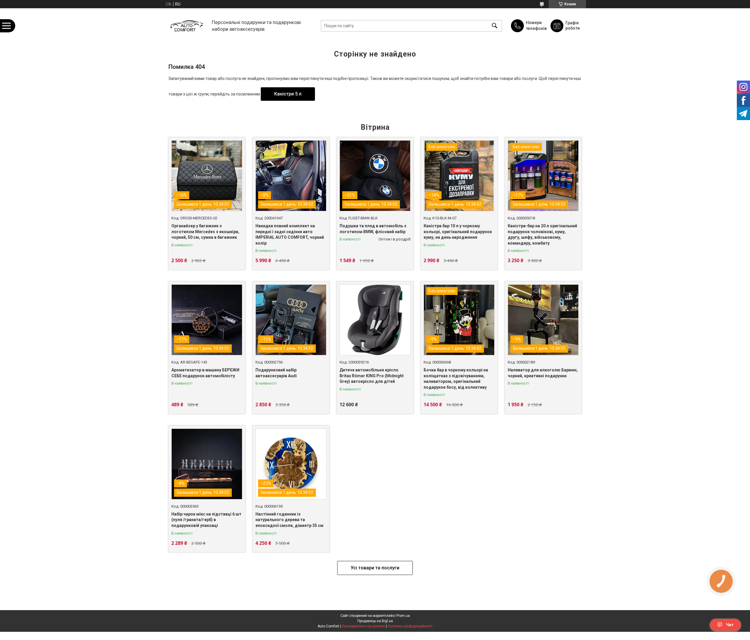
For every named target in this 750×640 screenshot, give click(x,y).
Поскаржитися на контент (363, 626)
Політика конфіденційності (410, 626)
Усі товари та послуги (375, 568)
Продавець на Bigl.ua (375, 621)
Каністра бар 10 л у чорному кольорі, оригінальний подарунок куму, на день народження (458, 231)
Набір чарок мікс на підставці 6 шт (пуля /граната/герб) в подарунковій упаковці (206, 520)
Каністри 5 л (287, 94)
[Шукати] (495, 25)
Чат (730, 624)
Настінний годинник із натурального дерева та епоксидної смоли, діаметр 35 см (289, 520)
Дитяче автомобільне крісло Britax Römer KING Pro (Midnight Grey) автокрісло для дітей (372, 376)
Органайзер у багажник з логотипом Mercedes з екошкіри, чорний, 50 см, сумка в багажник (205, 231)
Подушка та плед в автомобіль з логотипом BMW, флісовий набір (373, 228)
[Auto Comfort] (186, 25)
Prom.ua (403, 616)
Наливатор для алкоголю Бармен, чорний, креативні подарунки (543, 373)
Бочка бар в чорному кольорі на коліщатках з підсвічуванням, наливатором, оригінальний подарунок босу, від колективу (456, 379)
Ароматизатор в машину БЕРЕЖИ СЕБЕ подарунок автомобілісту (205, 373)
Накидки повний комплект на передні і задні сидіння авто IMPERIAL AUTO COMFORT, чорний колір (289, 234)
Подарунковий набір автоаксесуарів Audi (276, 373)
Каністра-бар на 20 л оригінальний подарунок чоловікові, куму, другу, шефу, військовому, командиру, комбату (542, 234)
